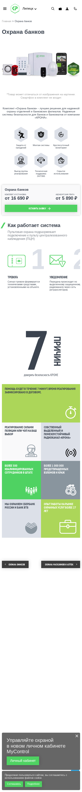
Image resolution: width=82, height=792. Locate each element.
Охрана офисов (17, 564)
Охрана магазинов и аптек (59, 564)
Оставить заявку (37, 208)
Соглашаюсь (14, 784)
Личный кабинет (67, 9)
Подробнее (33, 784)
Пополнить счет (60, 9)
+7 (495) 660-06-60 (75, 9)
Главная (6, 21)
